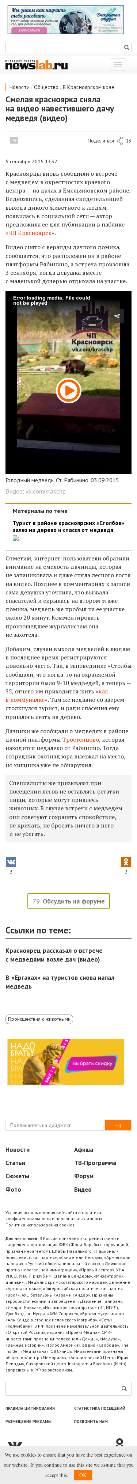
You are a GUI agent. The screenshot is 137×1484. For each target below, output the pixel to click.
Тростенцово (80, 739)
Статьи (15, 1163)
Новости (19, 87)
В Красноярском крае (88, 87)
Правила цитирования (30, 1408)
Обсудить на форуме (74, 901)
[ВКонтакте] (59, 1444)
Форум (84, 1176)
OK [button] (83, 1475)
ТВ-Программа (95, 1163)
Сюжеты (17, 1176)
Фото (13, 1190)
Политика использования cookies (40, 1225)
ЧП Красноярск (30, 233)
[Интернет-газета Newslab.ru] (36, 64)
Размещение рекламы (28, 1421)
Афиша (83, 1150)
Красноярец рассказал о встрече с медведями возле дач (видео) (54, 954)
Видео (83, 1190)
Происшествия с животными (39, 1019)
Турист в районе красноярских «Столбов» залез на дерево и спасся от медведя (68, 526)
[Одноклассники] (122, 1444)
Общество (46, 87)
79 (14, 140)
